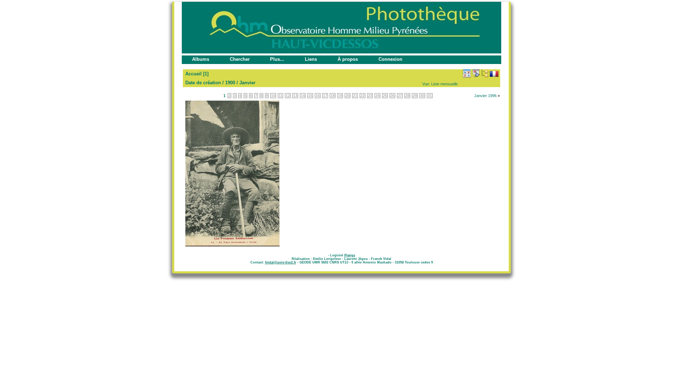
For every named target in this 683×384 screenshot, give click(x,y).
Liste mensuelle (444, 84)
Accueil (193, 73)
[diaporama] (476, 73)
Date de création (203, 82)
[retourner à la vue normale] (485, 73)
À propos (348, 59)
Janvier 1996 (485, 96)
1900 (230, 82)
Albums (200, 59)
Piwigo (349, 255)
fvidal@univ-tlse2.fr (280, 262)
